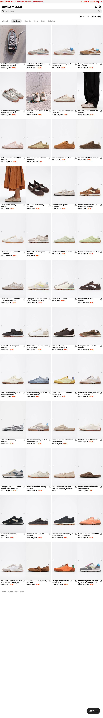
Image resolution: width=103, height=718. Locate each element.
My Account (96, 6)
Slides (36, 21)
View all (5, 21)
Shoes (10, 592)
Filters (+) (96, 16)
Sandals (28, 21)
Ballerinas (52, 21)
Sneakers (16, 21)
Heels (43, 21)
